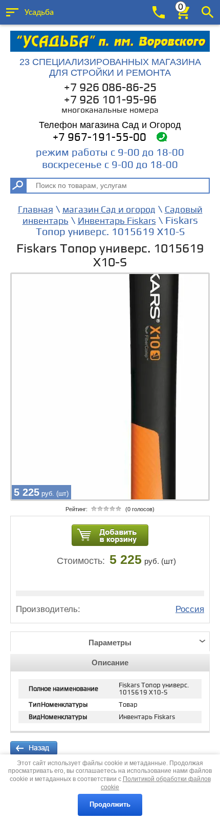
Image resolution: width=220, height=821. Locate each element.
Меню (12, 12)
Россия (189, 609)
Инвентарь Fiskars (117, 221)
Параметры (110, 642)
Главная (35, 210)
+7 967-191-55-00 (99, 137)
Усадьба (39, 12)
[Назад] (33, 748)
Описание (110, 662)
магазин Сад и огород (109, 210)
